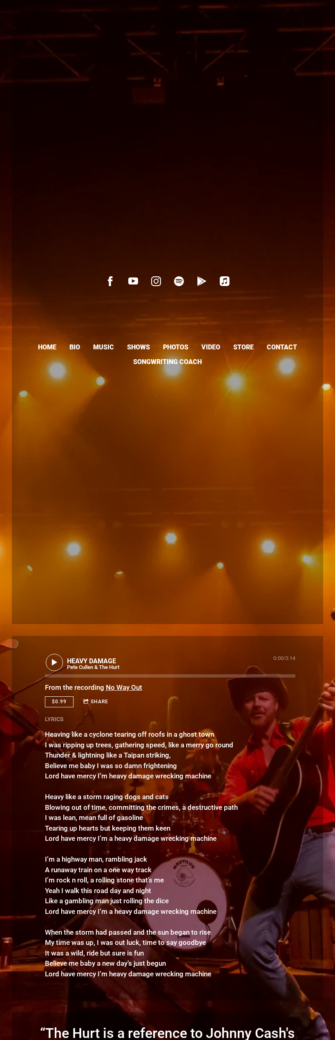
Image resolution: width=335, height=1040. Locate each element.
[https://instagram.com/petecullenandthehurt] (156, 281)
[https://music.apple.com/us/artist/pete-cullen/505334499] (225, 281)
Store (243, 347)
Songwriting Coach (167, 362)
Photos (175, 347)
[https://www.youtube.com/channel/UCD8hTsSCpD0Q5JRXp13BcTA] (133, 281)
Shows (138, 347)
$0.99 (59, 701)
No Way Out (124, 687)
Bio (74, 347)
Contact (282, 347)
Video (210, 347)
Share (99, 701)
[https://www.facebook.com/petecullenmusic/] (110, 281)
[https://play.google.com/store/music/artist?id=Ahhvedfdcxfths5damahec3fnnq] (202, 281)
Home (47, 347)
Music (103, 347)
